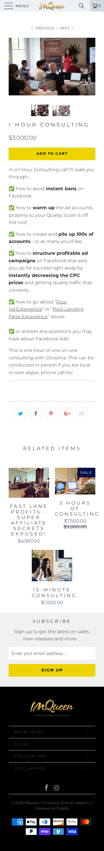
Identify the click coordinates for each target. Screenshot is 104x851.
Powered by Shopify (52, 808)
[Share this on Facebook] (35, 413)
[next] (90, 66)
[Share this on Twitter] (20, 413)
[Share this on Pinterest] (51, 413)
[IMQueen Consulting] (52, 6)
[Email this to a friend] (81, 413)
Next (65, 28)
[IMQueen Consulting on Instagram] (57, 788)
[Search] (83, 5)
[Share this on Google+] (66, 413)
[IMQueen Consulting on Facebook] (46, 788)
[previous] (14, 66)
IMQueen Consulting (42, 803)
